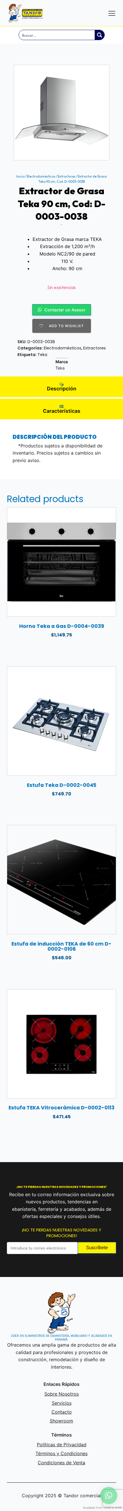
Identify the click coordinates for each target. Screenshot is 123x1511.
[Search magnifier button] (99, 35)
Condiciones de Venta (61, 1462)
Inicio (20, 176)
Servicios (62, 1403)
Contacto (61, 1412)
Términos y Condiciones (61, 1453)
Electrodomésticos (41, 176)
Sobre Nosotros (61, 1394)
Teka (42, 354)
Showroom (61, 1421)
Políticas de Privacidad (61, 1444)
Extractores (67, 176)
